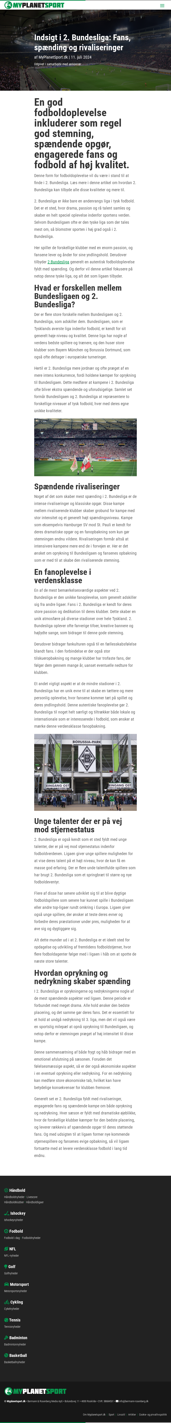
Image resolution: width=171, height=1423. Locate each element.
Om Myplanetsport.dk (94, 1414)
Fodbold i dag (12, 1238)
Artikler (132, 1414)
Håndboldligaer (35, 1202)
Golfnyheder (11, 1273)
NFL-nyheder (11, 1255)
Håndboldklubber (14, 1202)
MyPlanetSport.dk (53, 57)
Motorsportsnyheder (15, 1291)
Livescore (32, 1197)
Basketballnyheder (14, 1362)
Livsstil (121, 1414)
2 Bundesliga (58, 261)
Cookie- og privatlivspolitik (153, 1414)
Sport (111, 1414)
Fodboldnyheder (31, 1238)
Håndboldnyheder (14, 1197)
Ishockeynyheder (13, 1220)
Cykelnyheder (11, 1308)
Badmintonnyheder (15, 1344)
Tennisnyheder (12, 1326)
